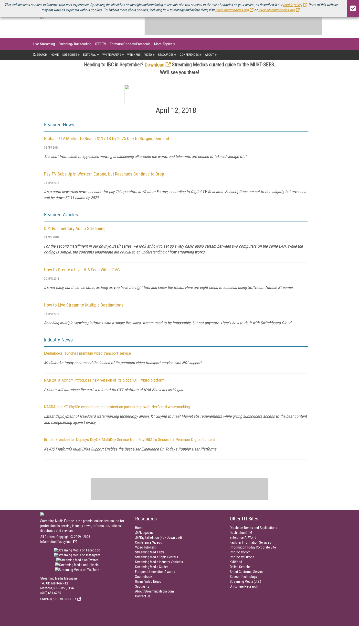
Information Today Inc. (56, 542)
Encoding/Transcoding (75, 44)
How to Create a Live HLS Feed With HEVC (82, 270)
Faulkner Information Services (250, 542)
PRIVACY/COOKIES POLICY (58, 599)
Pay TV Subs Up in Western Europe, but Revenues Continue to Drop (104, 174)
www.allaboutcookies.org (276, 10)
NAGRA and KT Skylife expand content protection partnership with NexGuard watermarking (117, 406)
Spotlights (142, 586)
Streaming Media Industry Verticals (159, 562)
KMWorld (236, 562)
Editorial (89, 54)
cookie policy (292, 5)
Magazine (144, 533)
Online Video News (148, 581)
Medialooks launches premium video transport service (87, 353)
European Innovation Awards (155, 572)
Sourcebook (143, 577)
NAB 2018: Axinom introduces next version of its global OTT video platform (104, 380)
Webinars (134, 54)
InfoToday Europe (242, 557)
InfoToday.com (240, 552)
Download (154, 65)
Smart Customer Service (247, 572)
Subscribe (69, 54)
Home (55, 54)
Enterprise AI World (243, 537)
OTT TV (100, 44)
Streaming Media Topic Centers (156, 557)
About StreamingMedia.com (154, 591)
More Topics (163, 44)
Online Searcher (241, 567)
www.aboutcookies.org (232, 10)
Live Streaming (44, 44)
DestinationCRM (241, 533)
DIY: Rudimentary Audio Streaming (75, 228)
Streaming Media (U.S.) (245, 581)
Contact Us (142, 596)
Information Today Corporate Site (253, 547)
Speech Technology (243, 577)
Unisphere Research (244, 586)
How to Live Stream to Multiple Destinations (84, 305)
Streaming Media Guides (152, 567)
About (209, 54)
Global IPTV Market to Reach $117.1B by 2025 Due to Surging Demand (106, 138)
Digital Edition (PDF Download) (158, 537)
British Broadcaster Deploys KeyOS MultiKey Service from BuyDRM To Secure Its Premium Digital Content (129, 439)
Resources (166, 54)
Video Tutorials (145, 547)
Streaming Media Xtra (150, 552)
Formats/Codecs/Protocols (130, 44)
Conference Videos (148, 542)
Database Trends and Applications (253, 528)
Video (148, 54)
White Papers (111, 54)
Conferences (189, 54)
